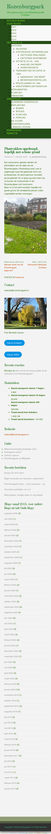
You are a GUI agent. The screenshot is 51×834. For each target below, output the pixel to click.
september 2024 (11, 606)
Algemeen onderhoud (24, 101)
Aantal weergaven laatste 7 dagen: (28, 388)
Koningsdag (14, 130)
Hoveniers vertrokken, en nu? (17, 489)
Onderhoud (14, 98)
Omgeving (17, 95)
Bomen (20, 108)
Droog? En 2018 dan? (14, 472)
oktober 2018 (10, 700)
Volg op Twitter (13, 354)
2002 (13, 30)
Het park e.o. (15, 42)
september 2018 (11, 706)
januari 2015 (9, 788)
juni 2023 (8, 662)
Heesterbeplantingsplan (31, 86)
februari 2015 (10, 783)
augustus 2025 (11, 562)
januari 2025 (9, 590)
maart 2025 (9, 579)
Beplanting (18, 105)
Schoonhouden (20, 123)
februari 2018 (10, 744)
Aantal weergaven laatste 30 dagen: (28, 395)
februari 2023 (10, 683)
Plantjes (21, 114)
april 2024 (8, 629)
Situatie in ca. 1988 (27, 61)
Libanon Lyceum (20, 127)
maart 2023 (9, 678)
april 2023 (8, 673)
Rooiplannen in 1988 (28, 83)
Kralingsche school (12, 452)
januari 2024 (9, 645)
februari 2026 (10, 529)
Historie (16, 45)
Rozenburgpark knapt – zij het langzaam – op (24, 483)
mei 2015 (8, 772)
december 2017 (11, 755)
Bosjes (20, 111)
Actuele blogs (16, 20)
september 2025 (11, 557)
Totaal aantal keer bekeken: (24, 412)
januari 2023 (9, 689)
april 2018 (8, 733)
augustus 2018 (11, 711)
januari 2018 (9, 750)
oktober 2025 (10, 551)
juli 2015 (8, 761)
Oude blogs (14, 23)
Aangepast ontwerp (32, 76)
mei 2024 (8, 623)
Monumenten (19, 89)
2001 (13, 26)
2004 (13, 33)
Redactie (12, 133)
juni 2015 (8, 766)
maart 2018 (9, 739)
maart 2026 (9, 524)
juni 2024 (8, 618)
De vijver (17, 120)
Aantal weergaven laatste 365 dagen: (25, 404)
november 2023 (11, 656)
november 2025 (11, 546)
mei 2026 (8, 518)
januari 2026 (9, 535)
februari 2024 (10, 639)
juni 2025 (8, 573)
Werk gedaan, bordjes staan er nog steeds (23, 495)
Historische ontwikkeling (32, 51)
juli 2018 (8, 717)
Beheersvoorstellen (33, 80)
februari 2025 (10, 584)
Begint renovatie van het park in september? (24, 478)
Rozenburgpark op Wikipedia (17, 458)
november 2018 (11, 695)
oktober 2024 (10, 601)
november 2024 (11, 595)
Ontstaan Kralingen (32, 55)
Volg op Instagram (14, 342)
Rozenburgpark (25, 7)
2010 (13, 39)
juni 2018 (8, 722)
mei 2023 (8, 667)
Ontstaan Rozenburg (33, 58)
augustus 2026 (11, 513)
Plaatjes (16, 92)
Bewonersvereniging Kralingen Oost (20, 449)
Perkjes (21, 117)
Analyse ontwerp (31, 64)
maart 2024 (9, 634)
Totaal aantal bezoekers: (23, 419)
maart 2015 (9, 777)
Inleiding (21, 48)
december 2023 (11, 651)
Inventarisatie (29, 67)
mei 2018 (8, 728)
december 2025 (11, 540)
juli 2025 (8, 568)
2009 (13, 36)
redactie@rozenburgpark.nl (16, 434)
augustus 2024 (11, 612)
